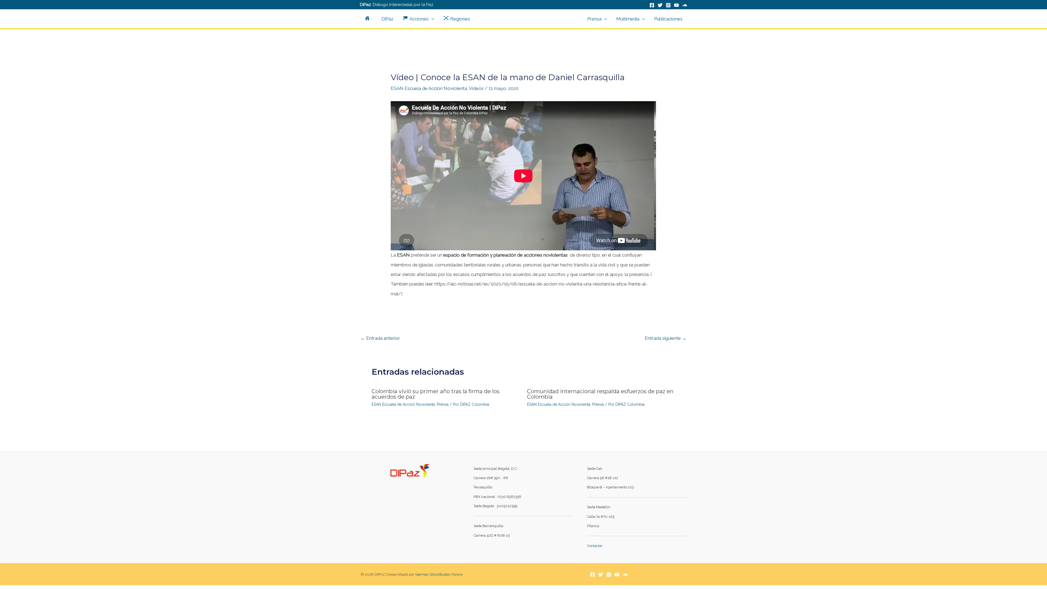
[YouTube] (676, 5)
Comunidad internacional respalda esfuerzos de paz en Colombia (600, 394)
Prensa (594, 19)
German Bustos (438, 574)
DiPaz (387, 19)
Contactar (595, 546)
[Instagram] (668, 5)
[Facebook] (651, 5)
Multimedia (627, 19)
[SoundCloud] (684, 5)
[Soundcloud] (625, 574)
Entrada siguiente (666, 338)
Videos (476, 88)
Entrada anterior (380, 338)
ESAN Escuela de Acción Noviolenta (429, 88)
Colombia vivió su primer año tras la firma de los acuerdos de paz (436, 394)
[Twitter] (660, 5)
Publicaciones (668, 19)
